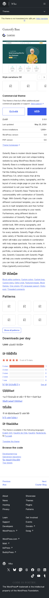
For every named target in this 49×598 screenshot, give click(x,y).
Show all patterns (11, 330)
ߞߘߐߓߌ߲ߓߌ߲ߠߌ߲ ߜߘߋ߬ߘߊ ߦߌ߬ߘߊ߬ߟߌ (12, 401)
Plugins (29, 505)
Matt (6, 543)
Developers (8, 526)
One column (15, 286)
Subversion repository (12, 457)
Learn (5, 517)
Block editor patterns (11, 279)
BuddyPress (9, 552)
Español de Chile (21, 433)
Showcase (30, 496)
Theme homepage (10, 145)
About (5, 496)
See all (43, 384)
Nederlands (41, 433)
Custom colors (27, 279)
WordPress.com (11, 539)
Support (6, 522)
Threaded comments (16, 289)
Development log (10, 454)
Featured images (32, 283)
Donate (30, 526)
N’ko (10, 563)
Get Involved (32, 517)
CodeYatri (11, 35)
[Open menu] (45, 4)
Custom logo (39, 279)
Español (32, 433)
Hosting (6, 505)
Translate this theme (11, 441)
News (5, 500)
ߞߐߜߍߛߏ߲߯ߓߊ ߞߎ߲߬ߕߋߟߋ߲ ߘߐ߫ (11, 460)
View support (36, 104)
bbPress (8, 548)
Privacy (6, 509)
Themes (6, 11)
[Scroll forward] (44, 77)
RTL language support (30, 286)
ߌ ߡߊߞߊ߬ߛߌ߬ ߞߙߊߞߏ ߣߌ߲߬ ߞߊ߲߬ (10, 418)
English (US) (8, 433)
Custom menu (8, 283)
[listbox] (24, 313)
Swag (29, 531)
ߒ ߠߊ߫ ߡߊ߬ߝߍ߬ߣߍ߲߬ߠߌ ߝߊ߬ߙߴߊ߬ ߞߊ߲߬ (11, 384)
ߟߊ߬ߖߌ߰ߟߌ (37, 111)
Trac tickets (7, 463)
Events (29, 522)
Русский (8, 436)
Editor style (19, 283)
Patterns (30, 509)
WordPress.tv (10, 531)
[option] (9, 306)
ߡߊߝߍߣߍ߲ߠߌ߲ (13, 111)
